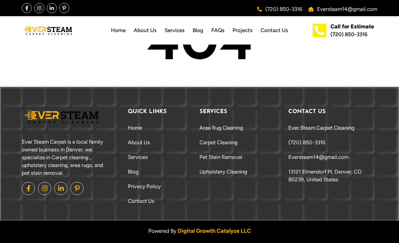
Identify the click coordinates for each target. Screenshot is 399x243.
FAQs (217, 30)
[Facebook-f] (27, 8)
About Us (145, 30)
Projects (242, 30)
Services (175, 30)
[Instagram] (39, 8)
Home (118, 30)
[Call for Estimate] (319, 30)
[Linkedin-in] (52, 8)
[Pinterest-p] (64, 8)
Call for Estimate (352, 26)
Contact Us (274, 30)
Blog (198, 30)
